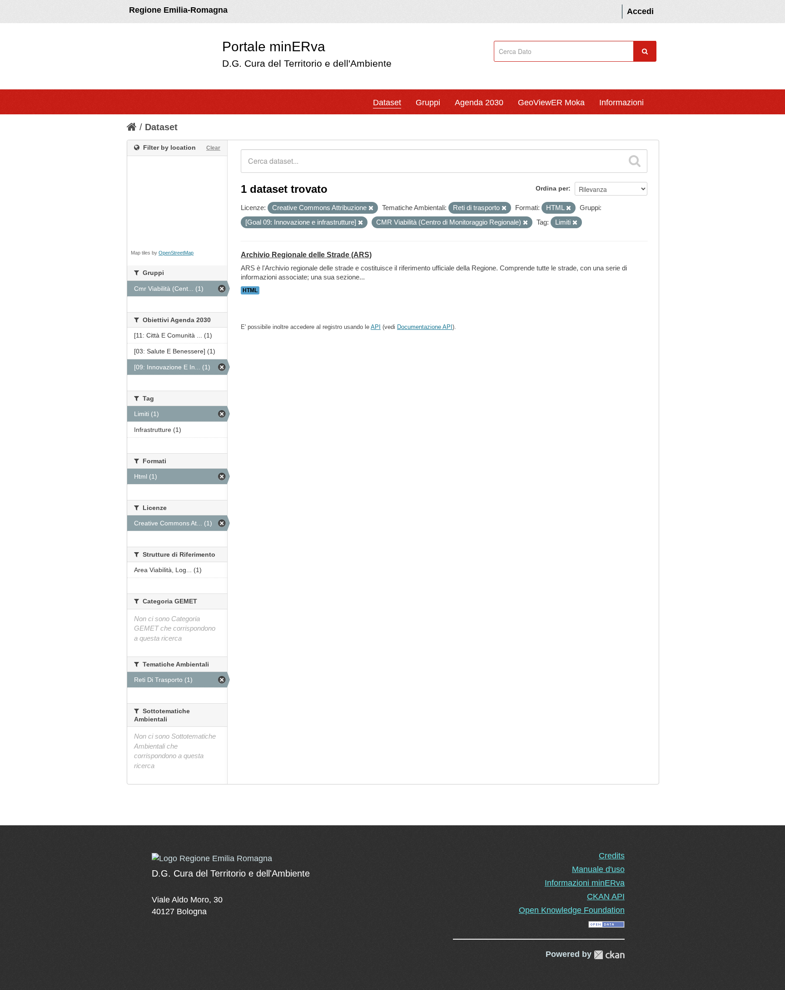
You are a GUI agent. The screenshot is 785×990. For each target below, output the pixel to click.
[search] (635, 161)
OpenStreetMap (176, 252)
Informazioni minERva (585, 882)
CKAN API (606, 896)
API (376, 326)
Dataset (387, 102)
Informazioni (621, 102)
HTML (250, 290)
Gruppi (428, 102)
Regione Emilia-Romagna (178, 10)
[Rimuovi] (370, 208)
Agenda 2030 (479, 102)
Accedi (640, 11)
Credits (612, 855)
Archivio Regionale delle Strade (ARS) (306, 255)
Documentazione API (424, 326)
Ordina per (552, 188)
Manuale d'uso (598, 869)
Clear (213, 148)
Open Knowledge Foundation (572, 910)
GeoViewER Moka (551, 102)
